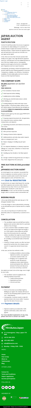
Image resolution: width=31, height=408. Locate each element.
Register (2, 1)
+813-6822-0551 (24, 23)
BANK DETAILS (11, 13)
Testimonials (7, 20)
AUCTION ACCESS (11, 15)
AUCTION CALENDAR (12, 16)
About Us (6, 11)
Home (5, 10)
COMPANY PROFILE (12, 12)
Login (6, 1)
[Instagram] (6, 387)
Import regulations (8, 376)
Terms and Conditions (8, 374)
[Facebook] (3, 387)
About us (4, 359)
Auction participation (8, 378)
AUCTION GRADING (12, 16)
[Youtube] (9, 387)
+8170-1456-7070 (25, 27)
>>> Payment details (10, 303)
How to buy (7, 18)
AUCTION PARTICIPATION (13, 17)
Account (6, 21)
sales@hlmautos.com (25, 25)
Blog (5, 19)
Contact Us (7, 21)
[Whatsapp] (13, 387)
